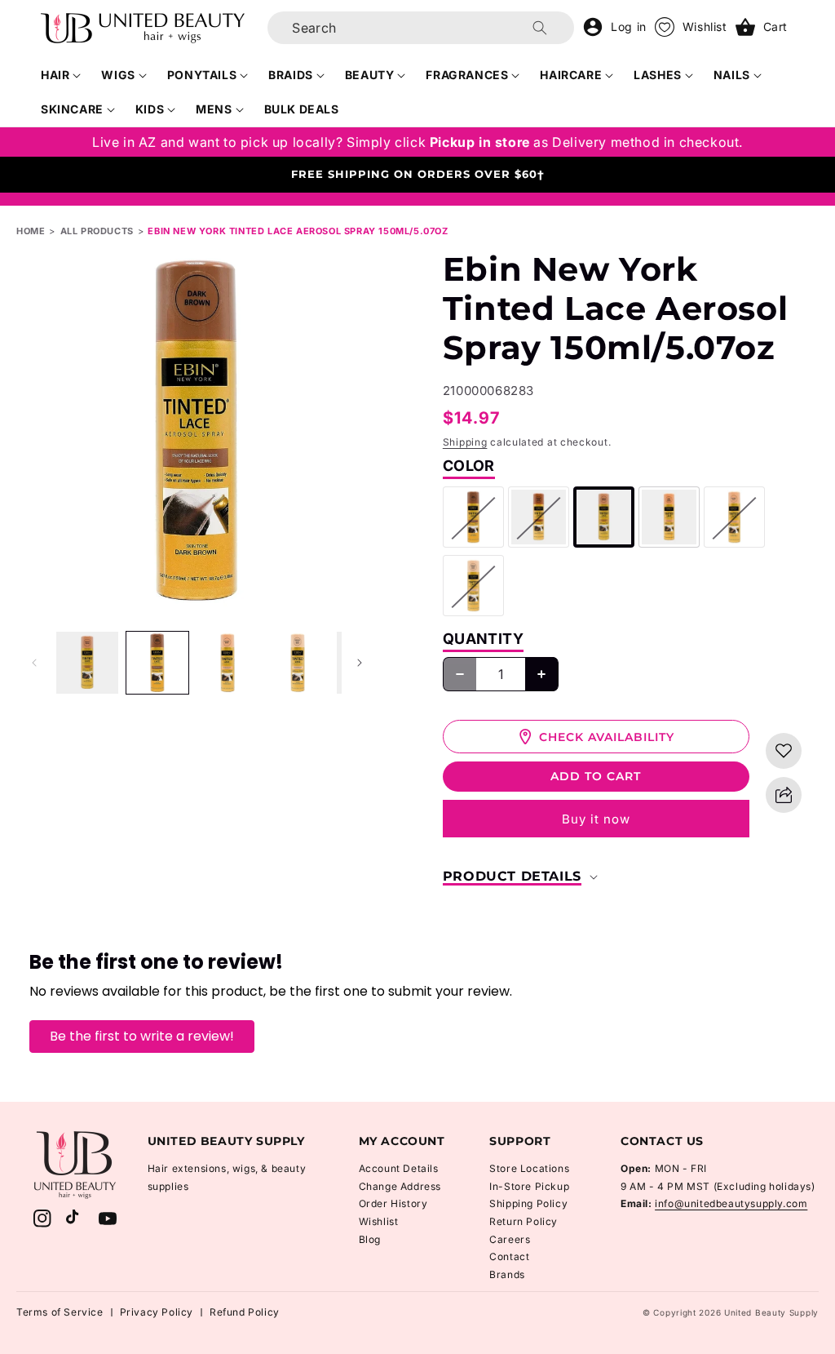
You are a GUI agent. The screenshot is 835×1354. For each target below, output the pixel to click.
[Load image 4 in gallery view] (298, 663)
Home (30, 231)
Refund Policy (245, 1312)
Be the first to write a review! (142, 1036)
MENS (214, 109)
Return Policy (523, 1221)
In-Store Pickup (529, 1186)
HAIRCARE (571, 75)
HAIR (55, 75)
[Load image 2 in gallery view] (157, 663)
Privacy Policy (156, 1312)
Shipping (465, 442)
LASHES (658, 75)
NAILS (732, 75)
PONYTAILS (201, 75)
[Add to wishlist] (783, 751)
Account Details (399, 1168)
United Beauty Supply (771, 1312)
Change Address (400, 1186)
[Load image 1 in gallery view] (87, 663)
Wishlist (379, 1221)
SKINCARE (72, 109)
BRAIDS (290, 75)
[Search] (540, 27)
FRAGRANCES (467, 75)
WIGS (118, 75)
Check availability (606, 737)
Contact (509, 1256)
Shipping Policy (528, 1203)
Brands (507, 1274)
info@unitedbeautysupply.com (731, 1203)
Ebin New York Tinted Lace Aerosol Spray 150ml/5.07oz (298, 231)
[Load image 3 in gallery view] (227, 663)
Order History (393, 1203)
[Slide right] (360, 663)
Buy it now (596, 819)
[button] (61, 75)
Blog (370, 1239)
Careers (509, 1239)
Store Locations (529, 1168)
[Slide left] (34, 663)
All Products (97, 231)
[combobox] (420, 27)
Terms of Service (60, 1312)
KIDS (149, 109)
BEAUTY (370, 75)
